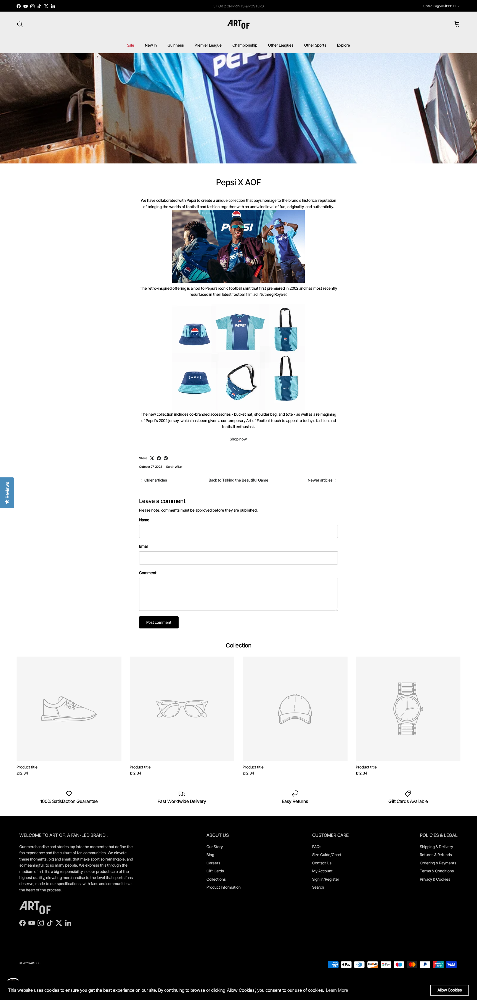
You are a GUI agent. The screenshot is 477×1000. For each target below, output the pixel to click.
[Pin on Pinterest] (166, 458)
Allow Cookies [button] (450, 990)
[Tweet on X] (152, 458)
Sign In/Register (325, 879)
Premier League (208, 45)
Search (318, 887)
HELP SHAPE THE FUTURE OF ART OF (238, 6)
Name (144, 519)
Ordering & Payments (438, 863)
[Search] (20, 24)
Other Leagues (280, 45)
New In (151, 45)
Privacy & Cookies (435, 879)
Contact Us (322, 863)
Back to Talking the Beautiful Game (238, 480)
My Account (322, 871)
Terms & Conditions (437, 871)
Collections (216, 879)
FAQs (316, 846)
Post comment (158, 622)
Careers (213, 863)
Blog (210, 854)
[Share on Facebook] (159, 458)
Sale (130, 45)
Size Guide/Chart (326, 854)
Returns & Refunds (436, 854)
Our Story (214, 846)
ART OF (35, 963)
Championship (244, 45)
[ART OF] (238, 24)
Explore (343, 45)
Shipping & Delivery (436, 846)
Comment (148, 572)
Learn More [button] (337, 990)
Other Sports (315, 45)
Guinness (176, 45)
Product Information (223, 887)
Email (143, 546)
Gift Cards (215, 871)
